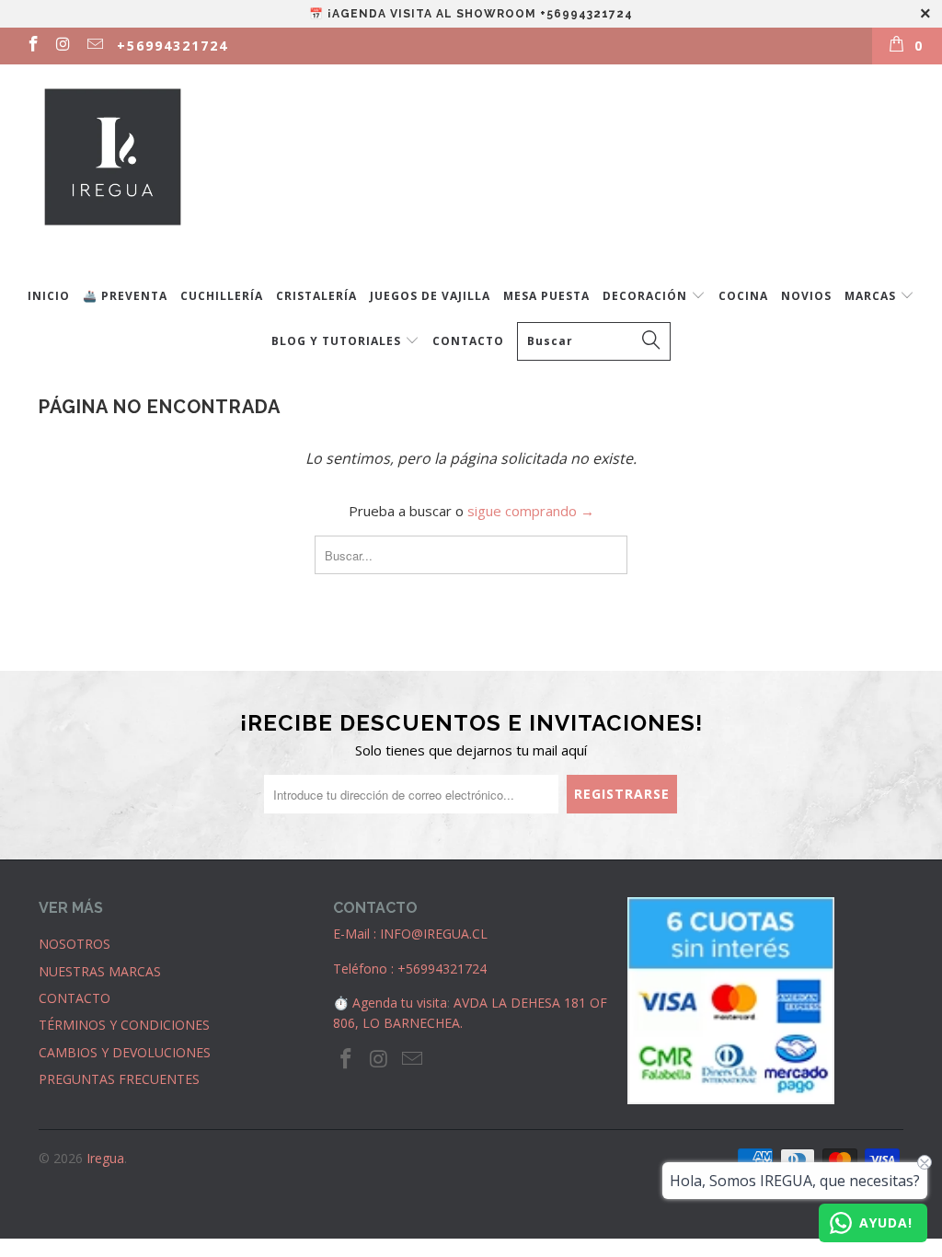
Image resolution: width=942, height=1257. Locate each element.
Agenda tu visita (399, 1002)
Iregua (105, 1158)
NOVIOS (806, 296)
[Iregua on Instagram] (63, 45)
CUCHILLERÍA (221, 296)
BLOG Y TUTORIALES (338, 341)
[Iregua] (480, 167)
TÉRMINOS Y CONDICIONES (124, 1024)
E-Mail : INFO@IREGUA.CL (410, 933)
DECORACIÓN (647, 296)
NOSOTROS (74, 943)
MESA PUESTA (546, 296)
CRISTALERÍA (316, 296)
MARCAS (872, 296)
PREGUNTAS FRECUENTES (119, 1079)
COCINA (743, 296)
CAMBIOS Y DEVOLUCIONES (125, 1052)
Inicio (49, 296)
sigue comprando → (530, 511)
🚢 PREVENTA (125, 296)
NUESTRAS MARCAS (100, 971)
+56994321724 (172, 45)
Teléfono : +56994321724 (410, 968)
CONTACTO (468, 341)
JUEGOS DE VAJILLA (430, 296)
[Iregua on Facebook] (32, 45)
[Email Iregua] (94, 45)
